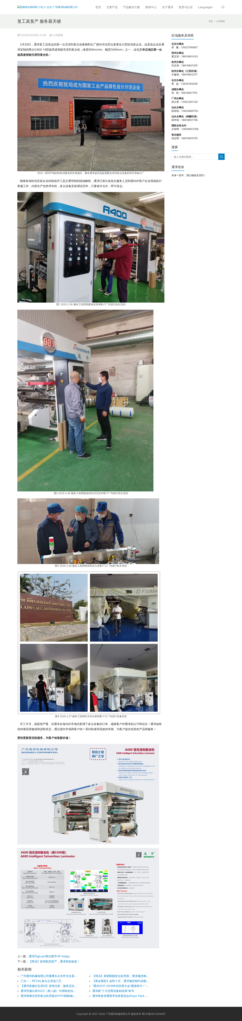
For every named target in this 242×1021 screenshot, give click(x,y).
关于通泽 (167, 7)
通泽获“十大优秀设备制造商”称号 (113, 991)
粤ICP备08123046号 (153, 1013)
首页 (98, 7)
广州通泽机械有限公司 (118, 1013)
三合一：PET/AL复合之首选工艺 (41, 981)
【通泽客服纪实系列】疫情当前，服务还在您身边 (49, 986)
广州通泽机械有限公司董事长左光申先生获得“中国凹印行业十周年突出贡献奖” (49, 976)
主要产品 (112, 7)
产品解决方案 (131, 7)
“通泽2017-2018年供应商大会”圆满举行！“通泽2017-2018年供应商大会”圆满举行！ (121, 986)
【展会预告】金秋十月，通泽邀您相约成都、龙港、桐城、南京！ (121, 981)
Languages (205, 7)
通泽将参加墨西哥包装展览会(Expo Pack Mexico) (121, 996)
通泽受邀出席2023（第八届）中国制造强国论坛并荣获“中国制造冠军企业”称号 (49, 991)
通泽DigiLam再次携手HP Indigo (49, 956)
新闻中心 (151, 7)
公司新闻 (58, 35)
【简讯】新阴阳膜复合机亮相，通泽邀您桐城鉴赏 (121, 976)
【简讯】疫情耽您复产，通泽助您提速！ (54, 961)
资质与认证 (186, 7)
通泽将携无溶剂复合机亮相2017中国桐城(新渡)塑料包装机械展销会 (49, 996)
